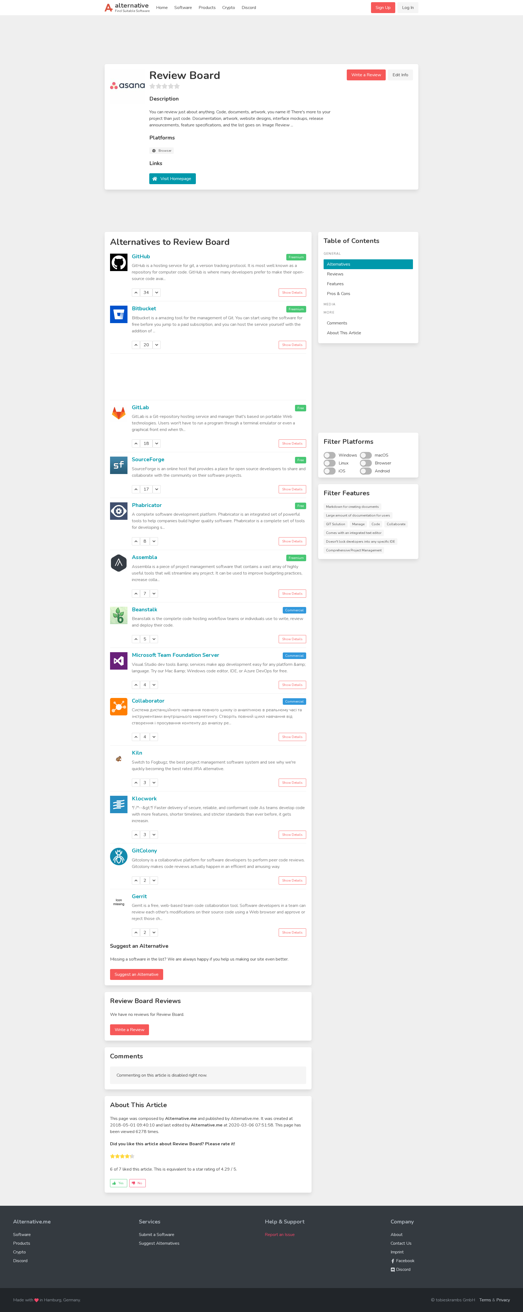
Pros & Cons (338, 294)
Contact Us (401, 1243)
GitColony (144, 850)
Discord (249, 8)
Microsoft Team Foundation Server (175, 655)
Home (162, 8)
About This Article (344, 333)
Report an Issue (280, 1235)
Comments (337, 323)
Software (183, 8)
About (397, 1235)
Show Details (292, 292)
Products (207, 8)
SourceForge (148, 459)
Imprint (397, 1252)
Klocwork (144, 798)
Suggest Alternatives (159, 1243)
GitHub (141, 256)
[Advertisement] (261, 42)
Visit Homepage (175, 179)
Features (335, 284)
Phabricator (147, 505)
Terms (485, 1300)
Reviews (335, 274)
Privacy (503, 1300)
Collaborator (148, 700)
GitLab (140, 407)
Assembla (144, 557)
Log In (408, 8)
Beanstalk (144, 609)
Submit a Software (156, 1235)
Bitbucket (144, 308)
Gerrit (139, 896)
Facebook (405, 1261)
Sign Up (383, 8)
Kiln (137, 753)
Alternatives (338, 264)
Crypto (228, 8)
